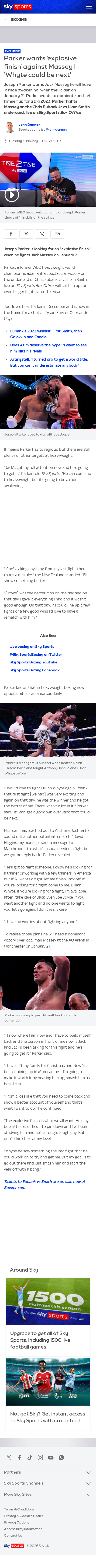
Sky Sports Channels (24, 1483)
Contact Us (13, 1535)
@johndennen (56, 129)
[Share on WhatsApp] (42, 234)
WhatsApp (61, 1457)
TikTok (30, 1457)
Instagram (40, 1457)
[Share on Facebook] (11, 234)
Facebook (19, 1457)
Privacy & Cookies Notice (24, 1515)
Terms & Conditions (19, 1509)
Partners (12, 1472)
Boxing (19, 19)
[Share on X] (26, 234)
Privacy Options (16, 1522)
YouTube (51, 1457)
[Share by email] (57, 234)
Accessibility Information (23, 1529)
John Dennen (30, 124)
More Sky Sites (18, 1494)
